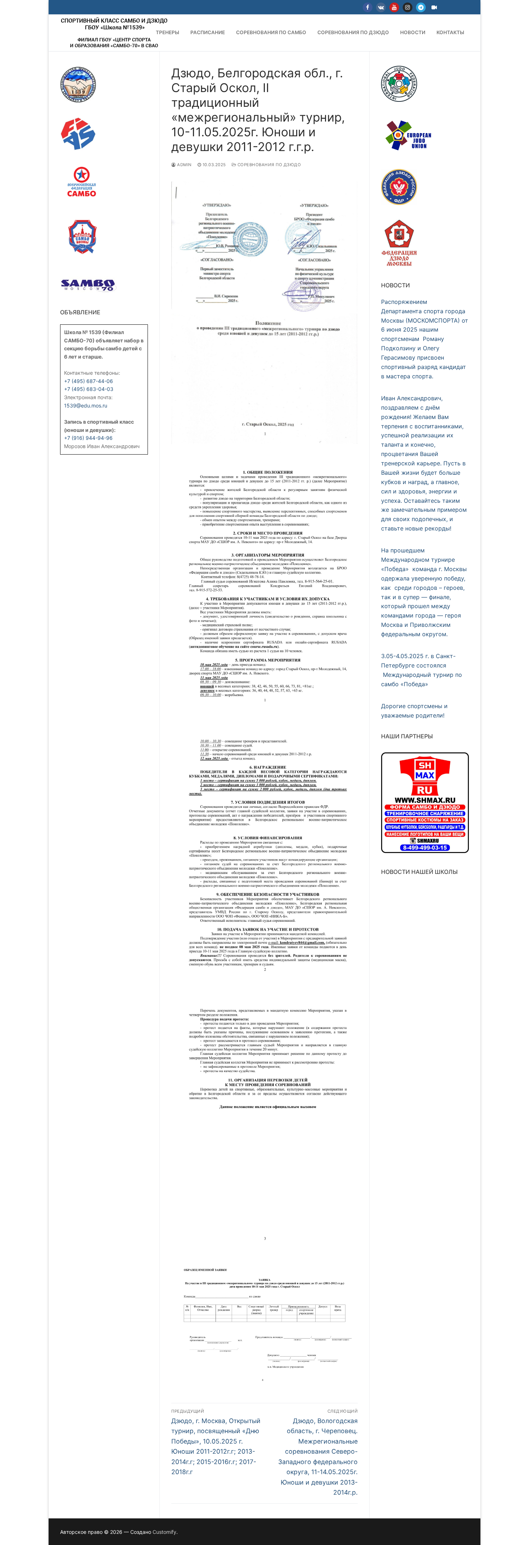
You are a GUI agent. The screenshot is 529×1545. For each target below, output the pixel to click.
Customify (164, 1532)
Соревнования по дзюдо (268, 164)
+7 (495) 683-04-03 (88, 389)
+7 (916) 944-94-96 (88, 438)
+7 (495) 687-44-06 (88, 381)
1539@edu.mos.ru (85, 405)
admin (184, 164)
